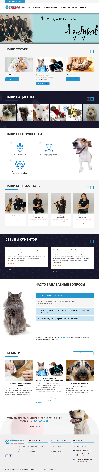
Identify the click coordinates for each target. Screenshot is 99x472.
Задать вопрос (72, 7)
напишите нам (65, 337)
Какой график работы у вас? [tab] (52, 295)
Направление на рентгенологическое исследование (44, 77)
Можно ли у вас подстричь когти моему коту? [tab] (59, 319)
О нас (54, 449)
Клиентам (36, 7)
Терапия (32, 451)
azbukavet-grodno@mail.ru (84, 450)
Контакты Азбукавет (15, 1)
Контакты (83, 7)
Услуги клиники (26, 388)
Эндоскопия (10, 75)
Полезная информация (50, 7)
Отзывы (63, 7)
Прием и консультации (36, 446)
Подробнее (11, 79)
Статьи (55, 454)
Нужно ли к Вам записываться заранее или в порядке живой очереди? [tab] (65, 312)
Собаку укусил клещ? (79, 383)
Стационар (70, 75)
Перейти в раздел (82, 353)
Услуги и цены (25, 7)
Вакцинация (33, 449)
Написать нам (33, 426)
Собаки (20, 388)
